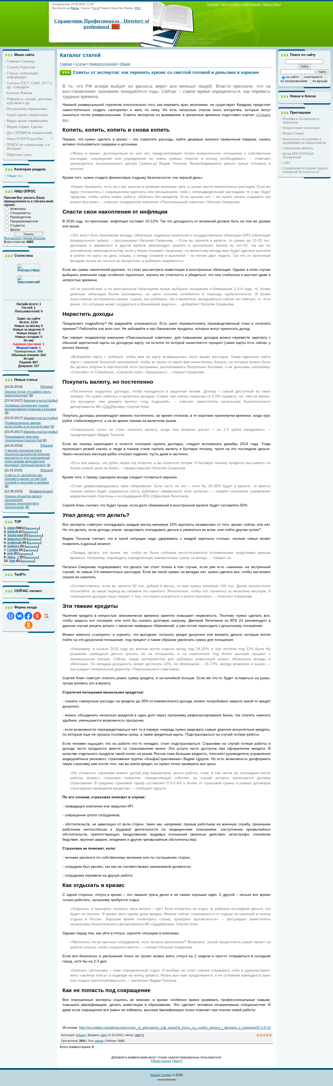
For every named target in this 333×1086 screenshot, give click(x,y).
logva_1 (13, 557)
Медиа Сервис (293, 133)
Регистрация (251, 4)
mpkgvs (13, 546)
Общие (11, 175)
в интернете (313, 77)
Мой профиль (231, 4)
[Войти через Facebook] (28, 616)
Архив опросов (34, 238)
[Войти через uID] (11, 616)
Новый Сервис (161, 1075)
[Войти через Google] (46, 616)
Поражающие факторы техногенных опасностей (23, 438)
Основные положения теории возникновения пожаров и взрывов (30, 407)
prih (10, 553)
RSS (137, 8)
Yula (12, 561)
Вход (277, 4)
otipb (11, 528)
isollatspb (14, 542)
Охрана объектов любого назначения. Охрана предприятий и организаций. (23, 501)
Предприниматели (24, 221)
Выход (268, 4)
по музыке (320, 81)
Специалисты (20, 213)
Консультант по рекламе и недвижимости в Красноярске (304, 141)
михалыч (14, 539)
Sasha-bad (15, 535)
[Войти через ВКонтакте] (19, 616)
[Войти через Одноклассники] (29, 625)
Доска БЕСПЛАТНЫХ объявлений (298, 155)
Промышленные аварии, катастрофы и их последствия (27, 424)
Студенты (17, 225)
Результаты (12, 238)
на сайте (292, 77)
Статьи (80, 64)
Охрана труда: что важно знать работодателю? (28, 393)
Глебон (12, 550)
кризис (99, 1040)
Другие (15, 230)
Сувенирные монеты (298, 148)
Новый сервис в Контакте (301, 128)
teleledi (12, 532)
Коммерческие (41, 491)
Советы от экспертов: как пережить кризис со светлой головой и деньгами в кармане (27, 478)
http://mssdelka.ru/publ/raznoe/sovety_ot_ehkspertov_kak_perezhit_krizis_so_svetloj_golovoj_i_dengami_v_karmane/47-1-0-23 (175, 1028)
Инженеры (18, 209)
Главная (213, 4)
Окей (108, 406)
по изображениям (293, 81)
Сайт (286, 163)
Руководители (20, 217)
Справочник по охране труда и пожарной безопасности (305, 170)
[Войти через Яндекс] (37, 616)
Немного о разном (103, 64)
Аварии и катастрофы (40, 400)
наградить (33, 528)
